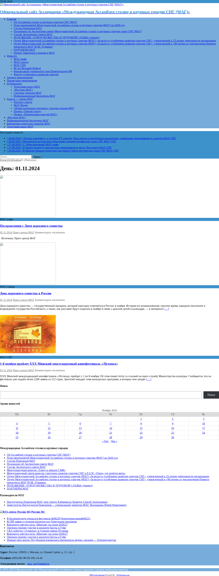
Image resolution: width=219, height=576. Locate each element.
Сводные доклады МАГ (28, 92)
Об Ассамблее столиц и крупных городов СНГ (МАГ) (45, 22)
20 (80, 432)
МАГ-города (21, 62)
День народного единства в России (25, 293)
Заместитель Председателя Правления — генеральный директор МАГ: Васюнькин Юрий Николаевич (66, 505)
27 (80, 437)
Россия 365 (38, 511)
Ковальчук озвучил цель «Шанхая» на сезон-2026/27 (37, 524)
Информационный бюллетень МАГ (34, 95)
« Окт (105, 441)
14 (110, 428)
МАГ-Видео (21, 105)
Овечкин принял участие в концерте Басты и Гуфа (36, 527)
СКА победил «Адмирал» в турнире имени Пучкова (37, 530)
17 (203, 428)
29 (141, 437)
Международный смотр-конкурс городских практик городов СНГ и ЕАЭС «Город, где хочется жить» (66, 473)
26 (49, 437)
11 (17, 428)
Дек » (114, 441)
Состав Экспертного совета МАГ (33, 34)
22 (141, 432)
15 (141, 428)
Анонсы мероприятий (20, 77)
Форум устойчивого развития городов (36, 74)
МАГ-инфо (20, 59)
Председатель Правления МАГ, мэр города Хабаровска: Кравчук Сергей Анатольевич (57, 501)
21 (110, 432)
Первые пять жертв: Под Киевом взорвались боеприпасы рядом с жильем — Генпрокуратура (61, 540)
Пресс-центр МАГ (23, 232)
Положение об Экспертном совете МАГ (30, 464)
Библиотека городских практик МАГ (28, 123)
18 (17, 432)
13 (80, 428)
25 (17, 437)
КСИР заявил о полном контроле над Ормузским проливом (42, 521)
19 (49, 432)
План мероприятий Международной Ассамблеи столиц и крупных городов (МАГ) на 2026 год (69, 25)
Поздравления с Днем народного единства (31, 226)
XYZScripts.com (123, 575)
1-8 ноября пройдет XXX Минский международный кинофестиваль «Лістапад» (59, 363)
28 (110, 437)
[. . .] (166, 308)
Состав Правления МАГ (28, 28)
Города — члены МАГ (20, 99)
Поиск (211, 394)
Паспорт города (23, 102)
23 (172, 432)
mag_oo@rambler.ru (38, 563)
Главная (11, 19)
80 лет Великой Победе (27, 68)
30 (172, 437)
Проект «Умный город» (27, 111)
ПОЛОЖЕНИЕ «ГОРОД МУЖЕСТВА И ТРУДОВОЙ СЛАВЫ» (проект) (57, 37)
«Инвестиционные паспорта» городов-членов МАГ (44, 108)
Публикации (14, 83)
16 (172, 428)
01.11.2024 (6, 232)
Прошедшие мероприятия (22, 80)
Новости (12, 56)
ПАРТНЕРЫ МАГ (24, 49)
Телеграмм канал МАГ (27, 86)
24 (203, 432)
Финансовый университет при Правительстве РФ (43, 71)
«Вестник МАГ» (23, 89)
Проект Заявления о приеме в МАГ (34, 52)
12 (49, 428)
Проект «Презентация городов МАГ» (35, 114)
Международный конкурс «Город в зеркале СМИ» (36, 470)
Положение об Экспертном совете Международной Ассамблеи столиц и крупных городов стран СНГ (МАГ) (78, 31)
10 (203, 423)
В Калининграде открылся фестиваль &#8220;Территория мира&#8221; (49, 518)
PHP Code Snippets (97, 575)
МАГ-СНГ (20, 65)
